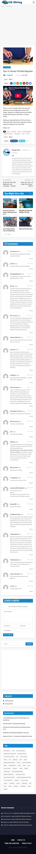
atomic (19, 131)
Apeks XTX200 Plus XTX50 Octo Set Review (21, 816)
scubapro (16, 780)
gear (21, 759)
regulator (15, 768)
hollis (27, 133)
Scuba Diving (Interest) (17, 771)
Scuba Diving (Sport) (8, 774)
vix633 (12, 264)
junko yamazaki (15, 574)
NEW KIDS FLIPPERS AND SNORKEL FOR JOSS (16, 732)
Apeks (8, 131)
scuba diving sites (8, 780)
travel (5, 786)
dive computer (23, 756)
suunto (18, 783)
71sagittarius (14, 478)
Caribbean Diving (15, 514)
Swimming (24, 783)
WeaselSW (13, 504)
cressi (23, 133)
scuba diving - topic (20, 774)
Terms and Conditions (11, 843)
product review (7, 768)
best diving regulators (8, 133)
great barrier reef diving (9, 762)
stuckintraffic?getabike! (17, 488)
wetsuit (5, 789)
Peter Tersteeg (14, 387)
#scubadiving (7, 750)
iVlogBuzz (13, 375)
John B (12, 586)
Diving (5, 759)
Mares (5, 765)
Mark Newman (12, 765)
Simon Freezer (6, 819)
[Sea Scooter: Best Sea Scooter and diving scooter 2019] (10, 203)
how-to (18, 762)
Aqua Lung (14, 131)
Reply (31, 258)
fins (10, 759)
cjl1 (11, 431)
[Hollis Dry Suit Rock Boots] (26, 222)
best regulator (17, 133)
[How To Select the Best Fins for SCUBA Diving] (10, 222)
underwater (23, 786)
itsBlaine (12, 442)
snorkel (5, 783)
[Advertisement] (18, 26)
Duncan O (5, 822)
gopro (25, 759)
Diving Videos (7, 67)
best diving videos (21, 750)
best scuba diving (22, 753)
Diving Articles (9, 701)
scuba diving (7, 771)
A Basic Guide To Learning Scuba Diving (14, 723)
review (20, 768)
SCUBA (26, 768)
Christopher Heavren (16, 411)
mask (19, 765)
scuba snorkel (24, 780)
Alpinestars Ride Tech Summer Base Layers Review (20, 825)
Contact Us (21, 840)
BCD (13, 750)
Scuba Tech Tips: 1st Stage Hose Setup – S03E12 (27, 184)
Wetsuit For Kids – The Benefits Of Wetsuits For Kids (17, 736)
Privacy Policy (27, 843)
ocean (24, 765)
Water (29, 786)
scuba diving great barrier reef (24, 777)
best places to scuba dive (10, 753)
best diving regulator (27, 131)
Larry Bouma (13, 251)
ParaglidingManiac (15, 274)
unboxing (16, 786)
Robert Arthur (14, 467)
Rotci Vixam (13, 315)
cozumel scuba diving (9, 756)
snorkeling (11, 783)
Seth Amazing (14, 421)
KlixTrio (12, 286)
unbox (10, 786)
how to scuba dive (26, 762)
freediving (15, 759)
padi (29, 765)
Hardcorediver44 (15, 337)
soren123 (5, 825)
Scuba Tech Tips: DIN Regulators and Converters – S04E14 (9, 184)
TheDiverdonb (14, 534)
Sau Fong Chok (6, 816)
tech (30, 783)
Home (13, 840)
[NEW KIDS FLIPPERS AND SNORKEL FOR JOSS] (26, 203)
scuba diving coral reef (9, 777)
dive (17, 756)
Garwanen (13, 349)
